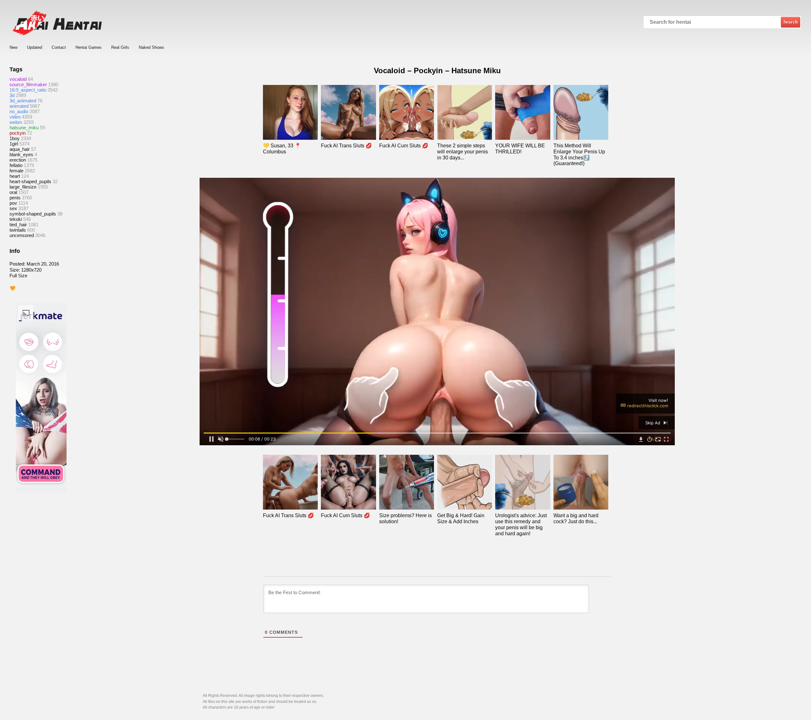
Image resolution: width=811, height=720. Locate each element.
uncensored (22, 235)
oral (13, 192)
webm (16, 122)
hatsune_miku (24, 127)
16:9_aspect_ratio (28, 90)
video (15, 116)
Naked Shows (151, 47)
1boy (15, 138)
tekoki (16, 219)
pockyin (18, 133)
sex (13, 208)
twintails (18, 230)
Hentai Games (88, 47)
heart (15, 176)
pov (13, 203)
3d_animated (23, 100)
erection (18, 160)
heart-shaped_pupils (30, 181)
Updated (34, 47)
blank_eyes (21, 154)
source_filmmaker (28, 84)
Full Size (18, 275)
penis (15, 197)
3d (12, 95)
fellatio (16, 165)
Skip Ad (653, 422)
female (16, 170)
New (13, 47)
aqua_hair (20, 149)
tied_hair (18, 224)
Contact (59, 47)
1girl (14, 143)
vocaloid (18, 79)
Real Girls (120, 47)
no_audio (19, 111)
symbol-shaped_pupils (33, 213)
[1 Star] (13, 288)
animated (19, 106)
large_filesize (23, 187)
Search (790, 21)
